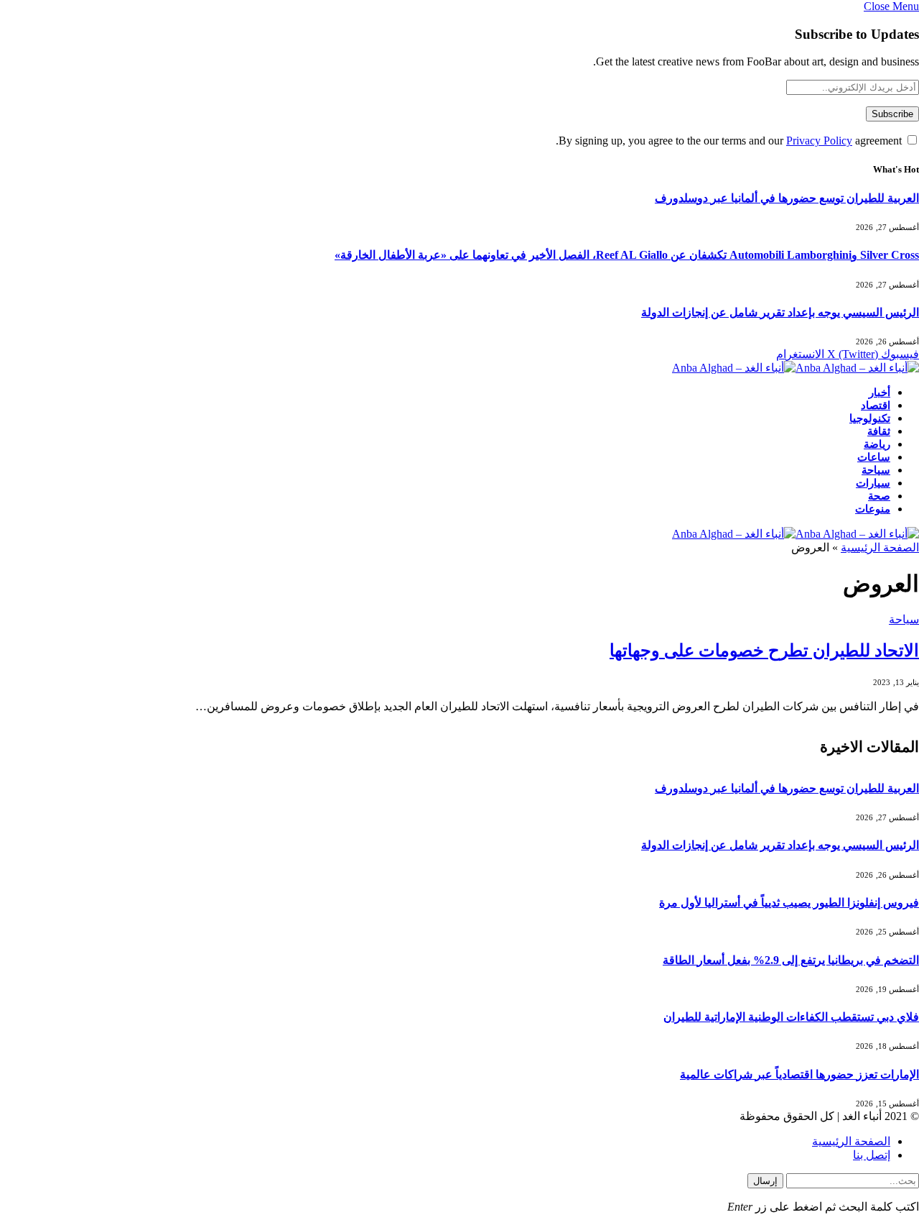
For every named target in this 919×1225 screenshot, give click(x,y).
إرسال (765, 1180)
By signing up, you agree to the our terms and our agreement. (730, 140)
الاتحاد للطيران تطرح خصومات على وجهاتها (764, 650)
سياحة (876, 470)
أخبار (879, 392)
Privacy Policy (819, 140)
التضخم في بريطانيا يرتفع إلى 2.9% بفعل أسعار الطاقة (791, 960)
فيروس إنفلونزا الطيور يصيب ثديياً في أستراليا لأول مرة (789, 902)
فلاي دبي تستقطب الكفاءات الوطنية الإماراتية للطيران (791, 1017)
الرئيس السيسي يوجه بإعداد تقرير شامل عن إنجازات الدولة (780, 312)
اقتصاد (875, 405)
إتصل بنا (871, 1155)
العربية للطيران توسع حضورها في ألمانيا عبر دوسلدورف (787, 198)
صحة (879, 496)
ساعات (873, 457)
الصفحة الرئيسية (880, 547)
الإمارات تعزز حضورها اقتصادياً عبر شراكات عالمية (799, 1074)
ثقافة (878, 431)
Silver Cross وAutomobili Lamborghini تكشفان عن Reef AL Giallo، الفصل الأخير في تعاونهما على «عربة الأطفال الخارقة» (627, 255)
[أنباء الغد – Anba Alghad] (795, 368)
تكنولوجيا (869, 418)
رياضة (877, 444)
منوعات (872, 509)
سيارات (873, 483)
